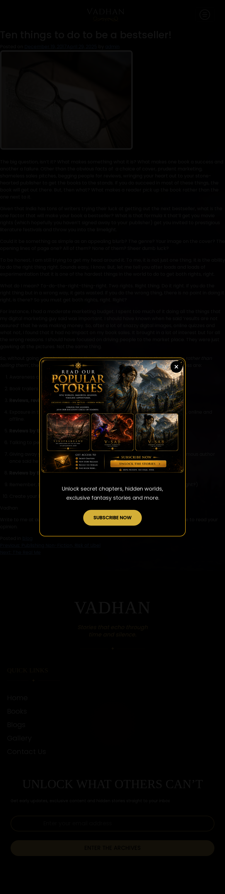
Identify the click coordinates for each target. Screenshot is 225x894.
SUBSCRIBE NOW (112, 517)
